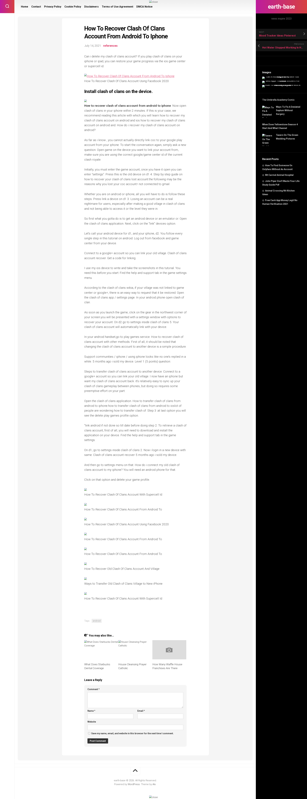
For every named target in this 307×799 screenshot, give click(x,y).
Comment (93, 689)
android (97, 621)
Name (91, 711)
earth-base (281, 6)
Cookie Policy (72, 6)
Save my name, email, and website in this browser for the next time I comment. (132, 733)
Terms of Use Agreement (117, 6)
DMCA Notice (144, 6)
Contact (36, 6)
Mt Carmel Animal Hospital (279, 175)
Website (91, 721)
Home (24, 6)
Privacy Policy (52, 6)
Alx (154, 784)
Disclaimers (91, 6)
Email (141, 711)
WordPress (134, 784)
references (110, 45)
